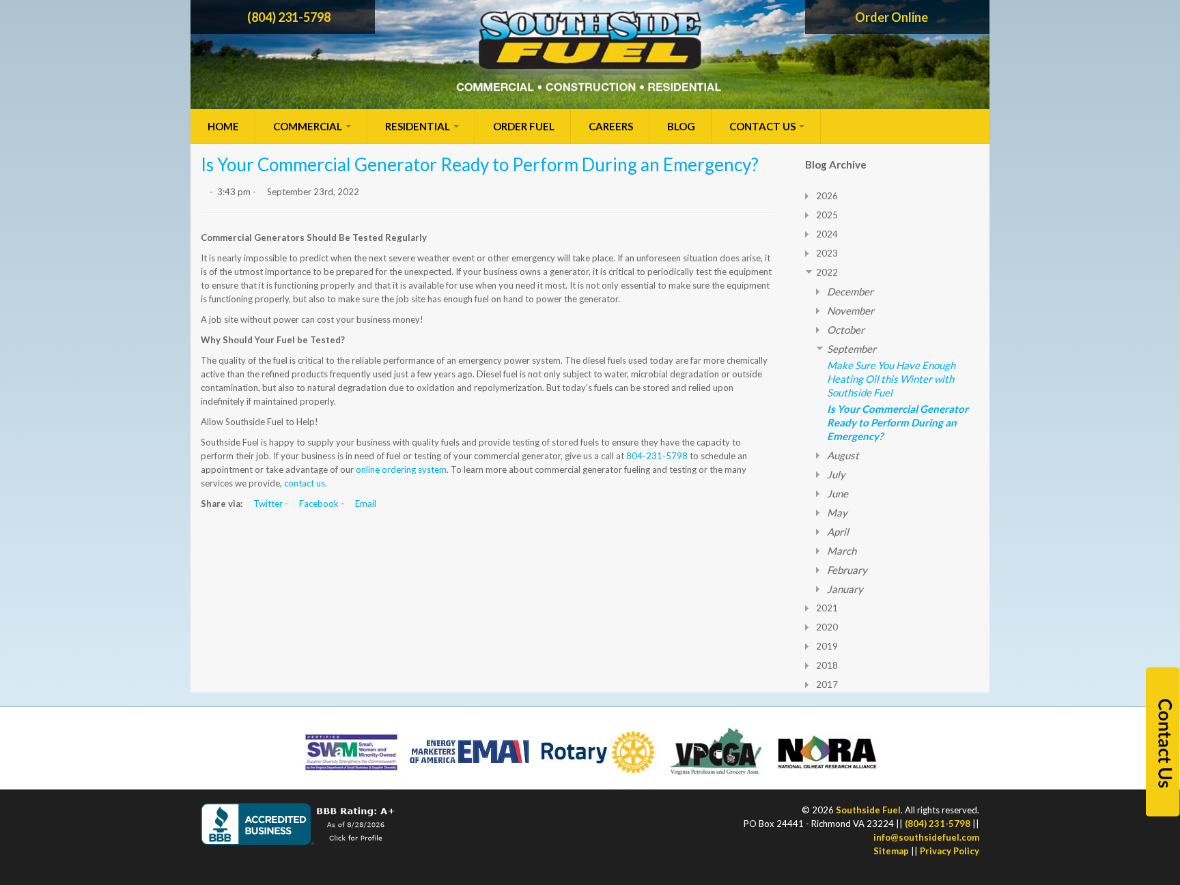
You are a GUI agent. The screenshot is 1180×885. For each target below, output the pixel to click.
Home (223, 126)
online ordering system (401, 469)
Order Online (892, 17)
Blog (681, 126)
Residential (418, 126)
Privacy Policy (949, 850)
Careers (611, 126)
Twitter (267, 503)
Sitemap (891, 850)
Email (364, 503)
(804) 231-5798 (288, 17)
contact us (304, 483)
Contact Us (763, 126)
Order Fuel (523, 126)
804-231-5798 (657, 455)
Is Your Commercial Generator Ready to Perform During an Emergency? (897, 422)
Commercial (308, 126)
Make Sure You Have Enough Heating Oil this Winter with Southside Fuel (891, 378)
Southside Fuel (868, 809)
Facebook (318, 503)
